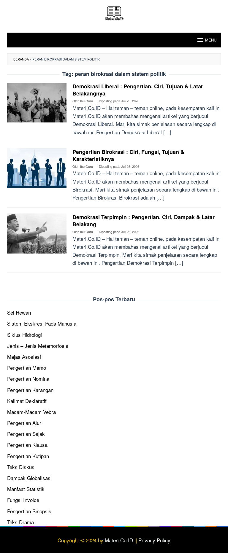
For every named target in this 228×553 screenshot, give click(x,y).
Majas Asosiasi (24, 356)
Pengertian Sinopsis (29, 511)
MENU (210, 40)
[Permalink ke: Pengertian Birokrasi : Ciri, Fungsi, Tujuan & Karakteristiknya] (36, 167)
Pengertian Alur (24, 422)
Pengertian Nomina (28, 378)
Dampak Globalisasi (29, 478)
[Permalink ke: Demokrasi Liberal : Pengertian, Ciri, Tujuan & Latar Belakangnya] (36, 102)
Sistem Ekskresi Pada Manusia (41, 323)
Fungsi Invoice (23, 499)
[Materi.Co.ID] (114, 12)
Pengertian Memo (26, 367)
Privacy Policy (154, 540)
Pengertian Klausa (27, 444)
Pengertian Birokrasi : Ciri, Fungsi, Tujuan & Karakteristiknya (128, 155)
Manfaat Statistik (26, 489)
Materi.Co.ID (119, 540)
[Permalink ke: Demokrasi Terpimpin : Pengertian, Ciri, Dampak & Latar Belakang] (36, 232)
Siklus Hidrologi (24, 334)
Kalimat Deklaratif (27, 400)
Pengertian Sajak (26, 433)
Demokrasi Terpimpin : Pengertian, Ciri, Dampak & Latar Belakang (143, 220)
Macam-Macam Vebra (31, 411)
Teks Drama (20, 522)
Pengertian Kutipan (28, 456)
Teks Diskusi (21, 467)
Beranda (21, 59)
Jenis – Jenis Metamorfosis (37, 345)
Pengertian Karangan (30, 389)
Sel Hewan (19, 312)
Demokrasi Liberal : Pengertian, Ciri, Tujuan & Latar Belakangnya (137, 89)
